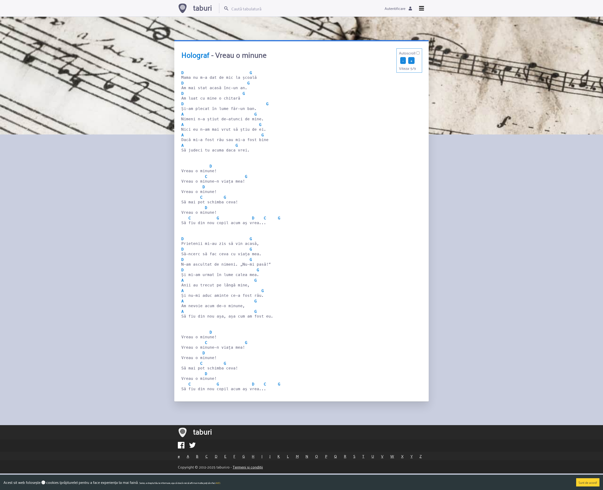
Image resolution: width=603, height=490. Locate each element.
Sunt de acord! (588, 482)
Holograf (195, 54)
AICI (218, 483)
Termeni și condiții (248, 467)
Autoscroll (407, 53)
